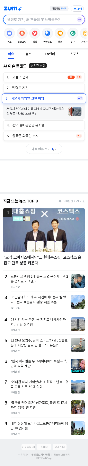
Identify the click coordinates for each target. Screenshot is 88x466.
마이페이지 (28, 446)
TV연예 (50, 54)
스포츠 (74, 54)
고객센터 (59, 446)
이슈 (11, 54)
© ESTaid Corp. (44, 458)
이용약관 (22, 454)
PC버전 (44, 446)
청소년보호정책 (61, 454)
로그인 (77, 8)
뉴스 (28, 54)
